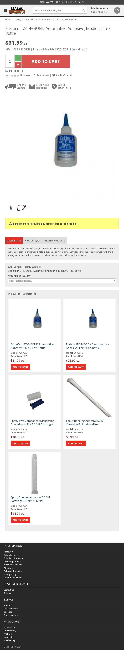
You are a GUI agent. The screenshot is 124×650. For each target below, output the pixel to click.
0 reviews (25, 75)
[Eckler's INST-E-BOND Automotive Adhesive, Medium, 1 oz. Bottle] (60, 147)
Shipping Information (13, 558)
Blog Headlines (11, 615)
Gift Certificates (11, 608)
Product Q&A (32, 240)
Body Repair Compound (67, 19)
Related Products (54, 240)
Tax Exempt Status (12, 561)
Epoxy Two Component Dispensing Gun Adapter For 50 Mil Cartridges (32, 422)
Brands (7, 605)
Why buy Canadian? (13, 564)
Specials (8, 612)
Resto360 (8, 552)
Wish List (8, 634)
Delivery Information (13, 571)
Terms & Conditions (13, 577)
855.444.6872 (48, 2)
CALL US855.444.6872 (64, 86)
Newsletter (9, 637)
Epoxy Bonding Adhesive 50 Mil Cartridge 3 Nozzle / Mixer (30, 499)
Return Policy (10, 555)
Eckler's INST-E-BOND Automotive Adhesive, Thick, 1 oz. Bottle (32, 346)
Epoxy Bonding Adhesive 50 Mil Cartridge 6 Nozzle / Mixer (85, 422)
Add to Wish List (63, 75)
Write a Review (41, 75)
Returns (7, 593)
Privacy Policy (10, 574)
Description (14, 240)
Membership (10, 640)
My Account (9, 627)
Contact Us (63, 2)
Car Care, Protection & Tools (39, 19)
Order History (10, 630)
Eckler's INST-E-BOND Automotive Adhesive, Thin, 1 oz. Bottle (87, 346)
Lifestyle (19, 19)
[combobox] (62, 281)
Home (8, 19)
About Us (8, 568)
